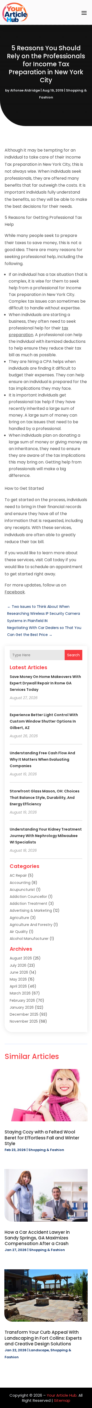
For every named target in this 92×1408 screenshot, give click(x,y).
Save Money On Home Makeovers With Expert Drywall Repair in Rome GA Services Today (45, 683)
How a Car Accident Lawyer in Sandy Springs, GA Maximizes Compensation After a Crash (37, 1238)
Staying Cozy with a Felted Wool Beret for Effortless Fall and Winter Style (42, 1137)
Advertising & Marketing (31, 910)
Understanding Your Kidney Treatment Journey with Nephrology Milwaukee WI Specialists (46, 836)
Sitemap (62, 1400)
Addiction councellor (28, 896)
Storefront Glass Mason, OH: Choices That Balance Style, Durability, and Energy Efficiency (44, 798)
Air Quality (19, 931)
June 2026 (19, 972)
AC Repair (18, 875)
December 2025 (24, 1014)
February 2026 (22, 1000)
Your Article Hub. (62, 1395)
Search (73, 655)
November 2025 (24, 1021)
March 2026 (20, 993)
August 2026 (21, 958)
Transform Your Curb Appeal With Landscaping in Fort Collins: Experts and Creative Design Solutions (43, 1338)
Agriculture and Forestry (31, 924)
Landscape (39, 1350)
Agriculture (19, 917)
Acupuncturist (22, 889)
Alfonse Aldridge (25, 90)
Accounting (20, 882)
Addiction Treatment (28, 903)
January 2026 (22, 1007)
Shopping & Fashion (46, 1149)
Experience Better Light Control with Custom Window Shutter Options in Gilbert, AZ (44, 721)
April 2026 (18, 986)
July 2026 (18, 965)
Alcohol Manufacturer (29, 938)
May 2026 (18, 979)
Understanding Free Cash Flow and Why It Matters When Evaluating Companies (42, 759)
